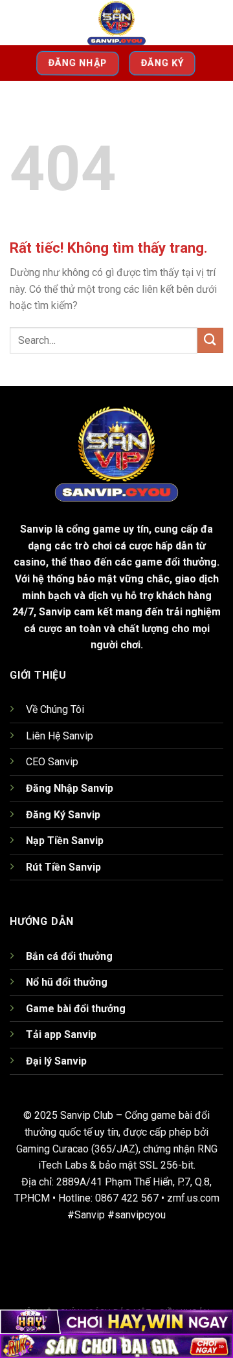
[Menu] (17, 22)
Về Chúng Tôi (55, 709)
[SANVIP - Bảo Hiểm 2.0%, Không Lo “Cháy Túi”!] (116, 22)
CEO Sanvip (52, 762)
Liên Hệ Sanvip (59, 736)
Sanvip (36, 529)
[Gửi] (210, 340)
